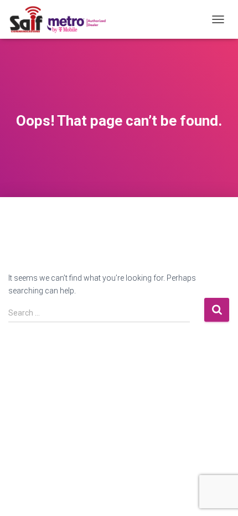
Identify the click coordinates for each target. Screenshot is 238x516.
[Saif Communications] (61, 19)
